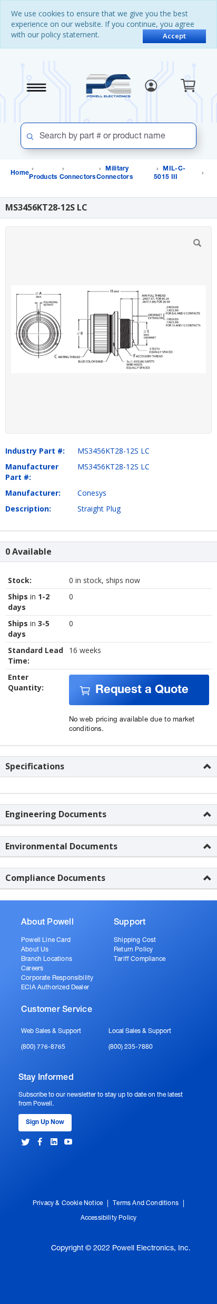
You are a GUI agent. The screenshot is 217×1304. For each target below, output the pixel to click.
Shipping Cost (135, 940)
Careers (32, 969)
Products (43, 177)
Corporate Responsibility (57, 978)
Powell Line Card (46, 940)
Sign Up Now (45, 1122)
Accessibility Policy (109, 1218)
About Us (34, 950)
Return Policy (133, 950)
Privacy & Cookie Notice (68, 1203)
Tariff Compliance (139, 959)
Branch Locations (46, 959)
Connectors (78, 177)
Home (20, 173)
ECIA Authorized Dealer (55, 988)
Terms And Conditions (146, 1203)
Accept (174, 36)
